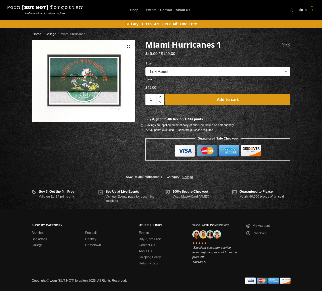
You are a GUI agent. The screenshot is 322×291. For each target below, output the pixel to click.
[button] (307, 10)
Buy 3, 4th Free (150, 239)
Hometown (93, 245)
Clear (148, 79)
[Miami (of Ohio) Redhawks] (284, 45)
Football (90, 233)
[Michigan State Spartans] (288, 45)
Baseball (38, 233)
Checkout (259, 233)
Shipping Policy (150, 257)
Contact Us (147, 245)
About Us (145, 251)
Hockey (90, 239)
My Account (261, 225)
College (51, 34)
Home (37, 34)
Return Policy (148, 263)
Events (144, 233)
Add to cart (228, 99)
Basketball (39, 239)
